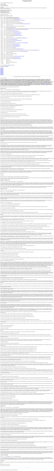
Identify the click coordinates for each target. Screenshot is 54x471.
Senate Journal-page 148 (16, 57)
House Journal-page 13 (17, 18)
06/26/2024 (1, 74)
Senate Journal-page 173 (18, 58)
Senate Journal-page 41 (17, 34)
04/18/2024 (1, 71)
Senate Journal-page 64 (18, 40)
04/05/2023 (1, 70)
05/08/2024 (1, 72)
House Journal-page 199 (14, 30)
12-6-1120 (45, 84)
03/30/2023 (1, 68)
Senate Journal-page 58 (20, 48)
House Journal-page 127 (12, 27)
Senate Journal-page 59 (24, 51)
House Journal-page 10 (27, 23)
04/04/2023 (1, 69)
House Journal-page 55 (16, 46)
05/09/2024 (1, 73)
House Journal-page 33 (17, 45)
